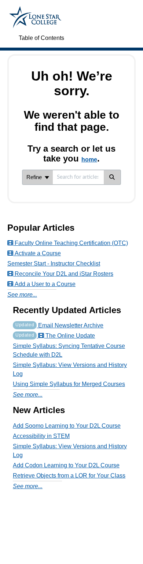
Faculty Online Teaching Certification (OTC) (70, 243)
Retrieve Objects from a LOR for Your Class (69, 475)
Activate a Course (37, 253)
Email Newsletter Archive (59, 325)
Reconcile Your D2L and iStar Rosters (63, 274)
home (89, 159)
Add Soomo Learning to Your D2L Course (67, 426)
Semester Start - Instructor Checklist (53, 263)
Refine (34, 177)
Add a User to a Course (44, 284)
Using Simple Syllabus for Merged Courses (69, 384)
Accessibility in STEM (41, 436)
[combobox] (78, 177)
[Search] (112, 177)
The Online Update (55, 336)
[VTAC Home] (35, 9)
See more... (22, 295)
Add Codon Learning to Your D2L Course (66, 465)
